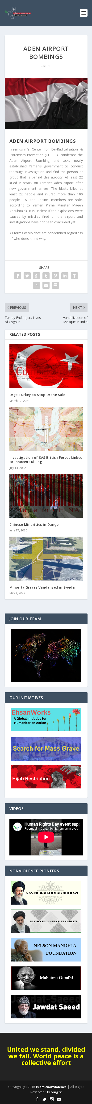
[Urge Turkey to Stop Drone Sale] (46, 366)
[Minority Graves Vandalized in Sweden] (46, 559)
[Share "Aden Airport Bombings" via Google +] (36, 276)
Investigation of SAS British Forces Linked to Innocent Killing (46, 459)
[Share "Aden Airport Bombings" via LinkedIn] (65, 276)
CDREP (46, 65)
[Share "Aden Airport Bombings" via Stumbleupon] (36, 285)
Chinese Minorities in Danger (34, 524)
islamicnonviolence (51, 1087)
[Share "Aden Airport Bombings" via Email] (46, 285)
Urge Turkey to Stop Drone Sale (37, 394)
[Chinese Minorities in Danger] (46, 496)
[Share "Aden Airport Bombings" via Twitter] (27, 276)
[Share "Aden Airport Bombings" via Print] (55, 285)
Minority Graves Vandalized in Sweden (43, 587)
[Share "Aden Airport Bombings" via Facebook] (17, 276)
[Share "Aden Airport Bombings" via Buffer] (74, 276)
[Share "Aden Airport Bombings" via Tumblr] (46, 276)
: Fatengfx (53, 1092)
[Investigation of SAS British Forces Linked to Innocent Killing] (46, 429)
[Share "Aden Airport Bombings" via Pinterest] (55, 276)
